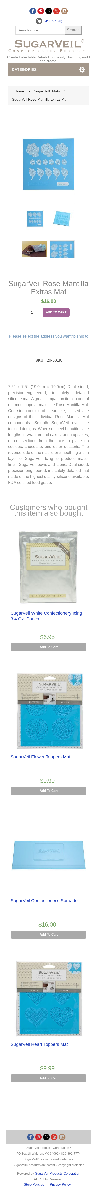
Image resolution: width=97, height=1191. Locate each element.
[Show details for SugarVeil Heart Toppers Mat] (48, 999)
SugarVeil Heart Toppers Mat (39, 1044)
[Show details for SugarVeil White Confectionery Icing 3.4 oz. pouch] (48, 567)
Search (73, 30)
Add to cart (56, 312)
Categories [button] (24, 69)
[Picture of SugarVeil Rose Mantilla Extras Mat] (34, 218)
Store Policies (34, 1184)
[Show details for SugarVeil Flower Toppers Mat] (48, 711)
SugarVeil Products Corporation (57, 1173)
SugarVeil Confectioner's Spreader (45, 900)
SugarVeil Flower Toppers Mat (40, 756)
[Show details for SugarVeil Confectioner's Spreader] (48, 855)
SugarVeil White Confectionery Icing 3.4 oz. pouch (46, 616)
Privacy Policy (60, 1184)
